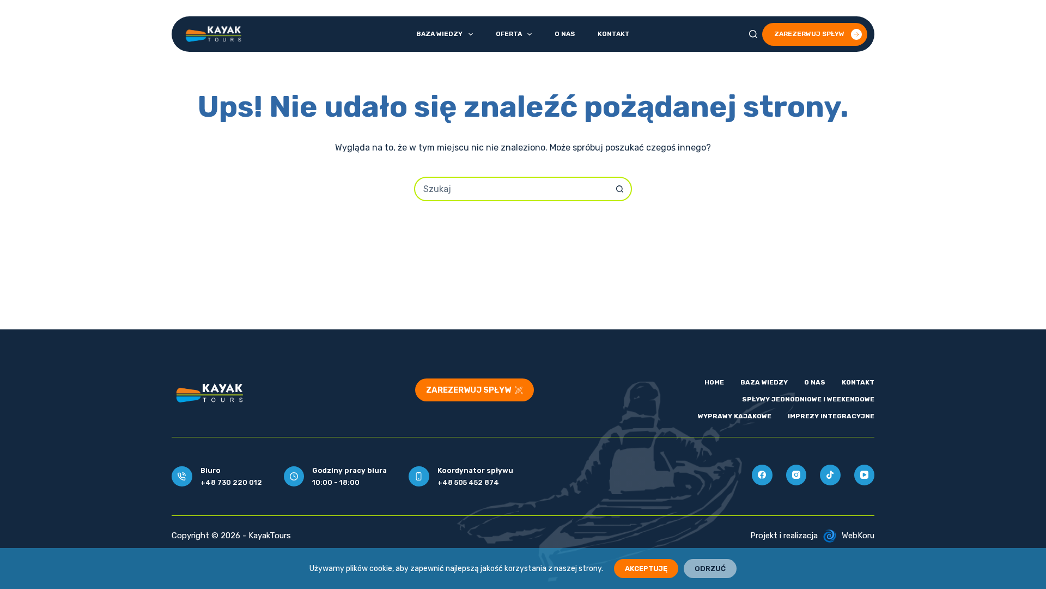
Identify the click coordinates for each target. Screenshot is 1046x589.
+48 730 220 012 (231, 482)
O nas (565, 34)
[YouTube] (864, 475)
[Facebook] (762, 475)
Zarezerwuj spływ (809, 34)
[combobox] (512, 189)
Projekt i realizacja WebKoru (812, 535)
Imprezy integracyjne (831, 416)
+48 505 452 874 (468, 482)
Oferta (509, 34)
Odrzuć (710, 568)
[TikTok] (830, 475)
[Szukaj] (753, 34)
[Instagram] (796, 475)
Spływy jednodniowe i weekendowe (808, 399)
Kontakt (614, 34)
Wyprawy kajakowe (734, 416)
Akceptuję (646, 568)
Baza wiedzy (439, 34)
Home (714, 382)
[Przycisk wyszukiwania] (620, 189)
